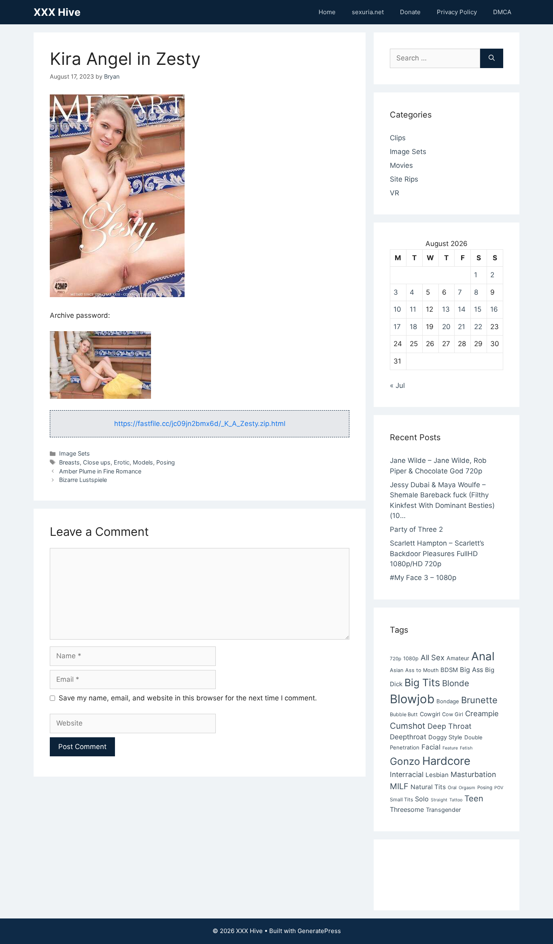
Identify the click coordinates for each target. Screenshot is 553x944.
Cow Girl (452, 714)
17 (397, 327)
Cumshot (407, 726)
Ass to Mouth (421, 670)
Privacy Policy (457, 12)
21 (461, 327)
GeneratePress (319, 931)
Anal (483, 656)
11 (413, 309)
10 (397, 309)
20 (446, 327)
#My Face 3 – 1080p (423, 578)
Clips (398, 138)
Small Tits (401, 799)
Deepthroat (408, 737)
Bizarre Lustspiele (83, 479)
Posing (165, 462)
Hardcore (446, 761)
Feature (450, 748)
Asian (396, 670)
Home (327, 12)
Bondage (447, 701)
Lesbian (437, 775)
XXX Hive (57, 12)
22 (478, 327)
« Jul (397, 385)
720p (395, 658)
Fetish (466, 748)
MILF (399, 786)
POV (498, 787)
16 (494, 309)
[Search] (491, 58)
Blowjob (412, 699)
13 (446, 309)
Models (143, 462)
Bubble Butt (404, 714)
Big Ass (471, 670)
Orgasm (467, 787)
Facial (430, 747)
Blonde (455, 683)
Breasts (69, 462)
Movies (401, 165)
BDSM (449, 670)
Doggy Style (445, 737)
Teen (473, 798)
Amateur (458, 658)
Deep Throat (450, 725)
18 (413, 327)
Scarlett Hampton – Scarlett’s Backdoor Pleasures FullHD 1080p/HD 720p (437, 553)
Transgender (443, 809)
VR (394, 193)
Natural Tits (428, 787)
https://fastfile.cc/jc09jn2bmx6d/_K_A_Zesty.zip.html (199, 424)
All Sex (433, 657)
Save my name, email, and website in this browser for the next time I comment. (188, 698)
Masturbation (473, 774)
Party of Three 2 (416, 529)
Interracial (406, 774)
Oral (452, 787)
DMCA (502, 12)
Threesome (407, 809)
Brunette (479, 700)
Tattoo (455, 800)
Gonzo (405, 761)
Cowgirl (430, 714)
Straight (439, 800)
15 (477, 309)
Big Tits (422, 682)
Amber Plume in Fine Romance (100, 471)
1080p (411, 658)
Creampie (482, 713)
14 (462, 309)
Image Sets (74, 453)
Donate (410, 12)
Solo (422, 799)
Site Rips (404, 179)
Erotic (122, 462)
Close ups (97, 462)
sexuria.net (368, 12)
